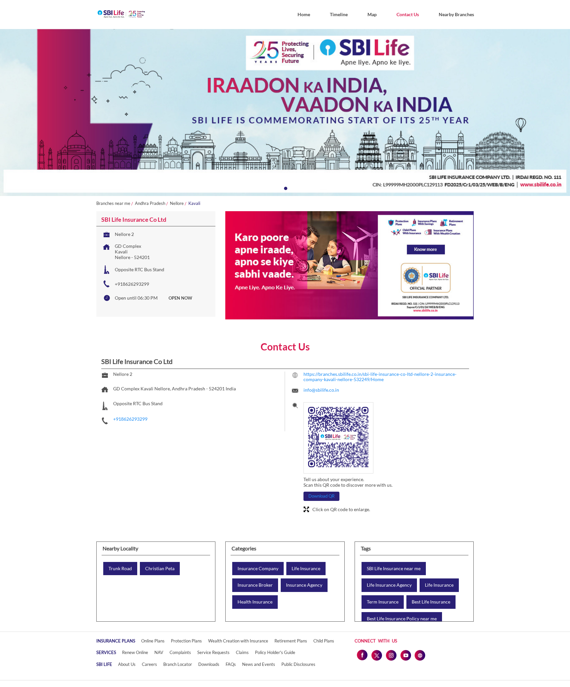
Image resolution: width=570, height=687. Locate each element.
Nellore (177, 203)
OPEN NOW (180, 298)
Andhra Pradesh (150, 203)
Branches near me (113, 203)
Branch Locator (177, 664)
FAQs (231, 664)
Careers (149, 664)
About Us (127, 664)
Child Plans (323, 640)
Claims (242, 652)
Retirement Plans (290, 640)
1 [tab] (285, 187)
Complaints (180, 652)
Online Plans (153, 640)
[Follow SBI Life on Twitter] (376, 655)
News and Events (258, 664)
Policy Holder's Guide (275, 652)
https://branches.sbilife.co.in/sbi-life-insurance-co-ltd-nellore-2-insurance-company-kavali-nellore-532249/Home (380, 376)
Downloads (208, 664)
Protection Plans (186, 640)
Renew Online (135, 652)
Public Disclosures (298, 664)
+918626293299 (132, 284)
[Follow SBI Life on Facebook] (361, 655)
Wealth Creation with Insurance (238, 640)
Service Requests (213, 652)
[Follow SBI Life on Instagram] (390, 655)
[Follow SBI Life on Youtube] (405, 655)
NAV (158, 652)
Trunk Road (120, 568)
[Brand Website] (420, 655)
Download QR (321, 496)
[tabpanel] (285, 112)
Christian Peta (159, 568)
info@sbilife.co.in (321, 390)
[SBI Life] (121, 14)
